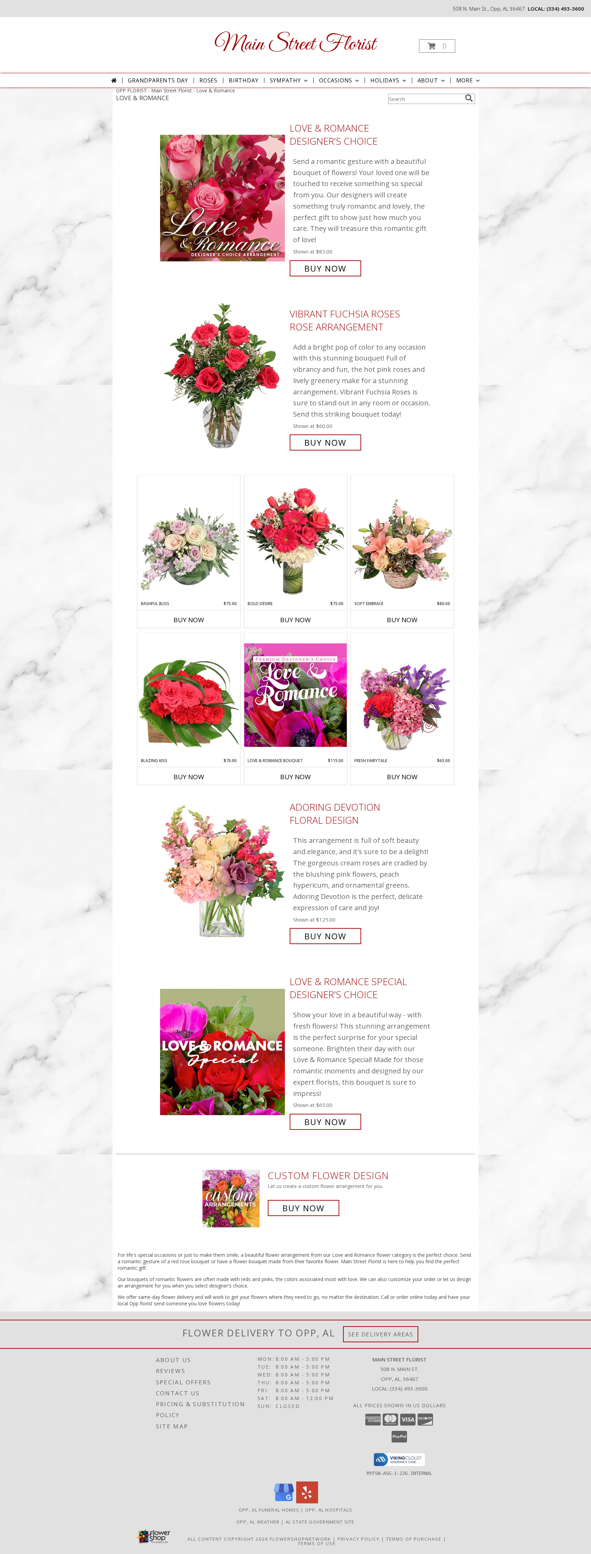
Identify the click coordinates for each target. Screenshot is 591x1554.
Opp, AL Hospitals (328, 1510)
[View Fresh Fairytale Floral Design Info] (402, 695)
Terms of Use (317, 1543)
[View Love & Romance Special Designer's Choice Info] (223, 1051)
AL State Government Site (320, 1522)
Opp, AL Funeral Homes (269, 1510)
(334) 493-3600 (565, 8)
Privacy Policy (359, 1539)
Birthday (243, 80)
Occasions (335, 80)
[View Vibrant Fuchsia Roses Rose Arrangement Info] (223, 378)
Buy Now (325, 268)
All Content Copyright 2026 (227, 1539)
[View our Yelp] (307, 1501)
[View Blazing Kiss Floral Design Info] (188, 695)
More (464, 80)
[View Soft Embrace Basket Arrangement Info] (402, 538)
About (428, 80)
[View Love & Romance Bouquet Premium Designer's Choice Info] (295, 695)
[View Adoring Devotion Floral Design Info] (223, 872)
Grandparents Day (158, 80)
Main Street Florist (295, 44)
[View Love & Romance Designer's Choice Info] (223, 198)
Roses (208, 80)
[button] (437, 46)
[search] (469, 98)
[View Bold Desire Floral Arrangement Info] (295, 538)
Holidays (384, 80)
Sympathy (285, 80)
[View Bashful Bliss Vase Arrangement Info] (188, 538)
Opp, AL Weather (258, 1522)
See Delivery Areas (380, 1334)
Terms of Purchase (414, 1539)
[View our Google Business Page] (284, 1501)
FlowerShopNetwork (300, 1539)
